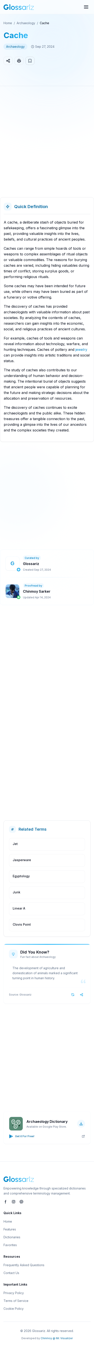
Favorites (10, 1245)
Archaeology (26, 23)
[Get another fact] (72, 994)
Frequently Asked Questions (23, 1265)
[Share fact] (81, 994)
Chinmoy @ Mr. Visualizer (57, 1338)
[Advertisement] (47, 143)
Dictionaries (11, 1237)
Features (9, 1229)
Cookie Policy (13, 1308)
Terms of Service (15, 1301)
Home (7, 23)
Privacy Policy (13, 1293)
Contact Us (11, 1273)
